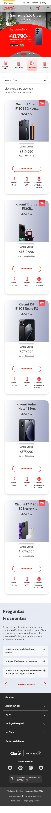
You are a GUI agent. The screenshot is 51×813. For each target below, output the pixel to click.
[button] (38, 8)
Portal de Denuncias (32, 797)
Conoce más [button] (26, 169)
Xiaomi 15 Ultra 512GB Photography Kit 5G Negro (26, 207)
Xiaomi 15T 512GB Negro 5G (26, 307)
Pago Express (32, 3)
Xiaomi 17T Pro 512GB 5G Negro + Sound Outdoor (26, 107)
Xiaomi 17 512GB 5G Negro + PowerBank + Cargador (26, 507)
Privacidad (15, 801)
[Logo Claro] (9, 7)
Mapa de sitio (15, 797)
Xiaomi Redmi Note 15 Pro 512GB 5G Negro (26, 407)
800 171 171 (22, 780)
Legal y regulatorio (32, 801)
